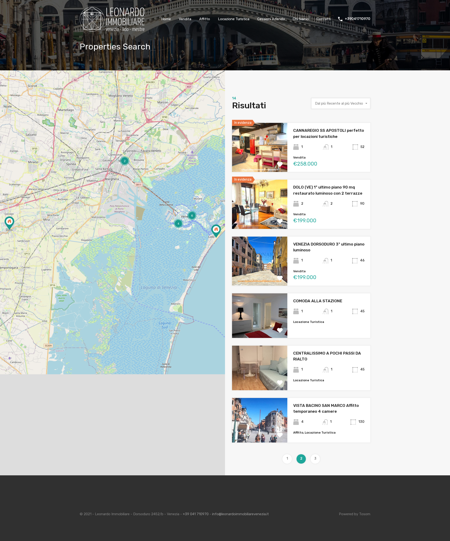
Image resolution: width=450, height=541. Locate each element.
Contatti (324, 19)
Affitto (204, 19)
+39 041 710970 (196, 514)
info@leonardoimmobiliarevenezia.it (240, 514)
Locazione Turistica (233, 19)
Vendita (185, 19)
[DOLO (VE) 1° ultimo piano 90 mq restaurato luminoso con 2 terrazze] (9, 223)
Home (166, 19)
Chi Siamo (301, 19)
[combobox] (340, 103)
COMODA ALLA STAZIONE (317, 301)
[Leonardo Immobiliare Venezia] (112, 30)
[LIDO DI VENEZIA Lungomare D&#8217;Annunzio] (216, 231)
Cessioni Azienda (271, 19)
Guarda (259, 162)
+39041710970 (357, 19)
